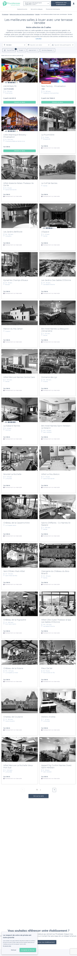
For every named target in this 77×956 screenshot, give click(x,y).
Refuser (13, 950)
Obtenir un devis (19, 102)
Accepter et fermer (27, 950)
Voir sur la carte (38, 796)
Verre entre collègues (36, 9)
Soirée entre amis (22, 9)
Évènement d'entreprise (53, 9)
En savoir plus (7, 946)
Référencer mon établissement (61, 3)
